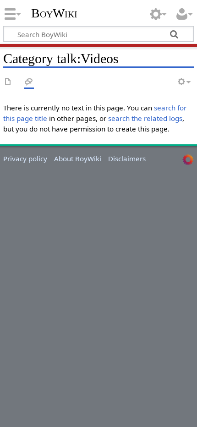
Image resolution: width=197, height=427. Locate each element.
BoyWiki (54, 13)
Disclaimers (127, 158)
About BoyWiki (77, 158)
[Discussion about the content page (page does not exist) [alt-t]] (29, 82)
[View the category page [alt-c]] (8, 82)
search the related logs (145, 118)
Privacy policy (25, 158)
